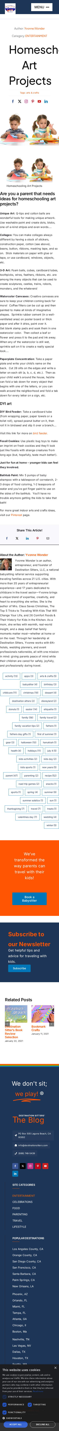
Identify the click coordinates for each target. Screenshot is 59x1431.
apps (28, 676)
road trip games (29, 783)
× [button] (55, 1368)
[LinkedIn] (27, 538)
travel (36, 808)
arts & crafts (32, 92)
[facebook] (13, 101)
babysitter (30, 684)
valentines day (27, 817)
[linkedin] (46, 101)
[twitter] (19, 101)
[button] (7, 1023)
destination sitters (23, 701)
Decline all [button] (42, 1424)
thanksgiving (16, 808)
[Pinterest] (37, 538)
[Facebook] (7, 538)
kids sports (28, 767)
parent (12, 775)
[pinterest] (32, 101)
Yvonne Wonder (34, 28)
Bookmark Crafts (38, 1028)
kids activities (28, 759)
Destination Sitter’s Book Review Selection (13, 1032)
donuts (14, 709)
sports (16, 792)
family (27, 717)
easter (31, 709)
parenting (31, 775)
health (16, 750)
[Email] (48, 538)
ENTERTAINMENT (36, 36)
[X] (17, 538)
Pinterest (16, 515)
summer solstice (33, 800)
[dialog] (29, 1397)
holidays (34, 750)
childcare (10, 692)
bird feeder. (40, 433)
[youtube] (39, 101)
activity (11, 676)
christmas (30, 692)
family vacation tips (27, 725)
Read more (38, 1391)
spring (32, 792)
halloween (28, 742)
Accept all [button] (16, 1424)
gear (10, 742)
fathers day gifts (20, 734)
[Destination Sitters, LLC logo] (10, 4)
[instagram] (26, 101)
